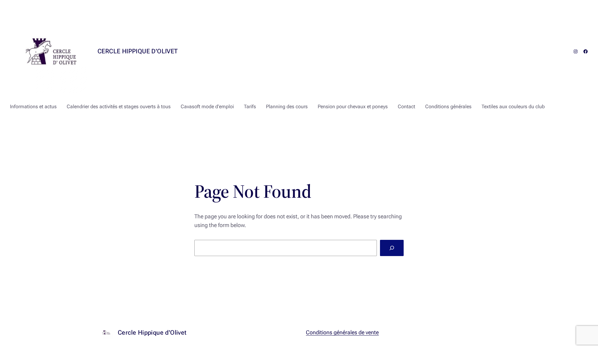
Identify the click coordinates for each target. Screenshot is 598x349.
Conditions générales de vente (342, 332)
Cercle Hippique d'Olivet (137, 51)
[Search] (392, 248)
